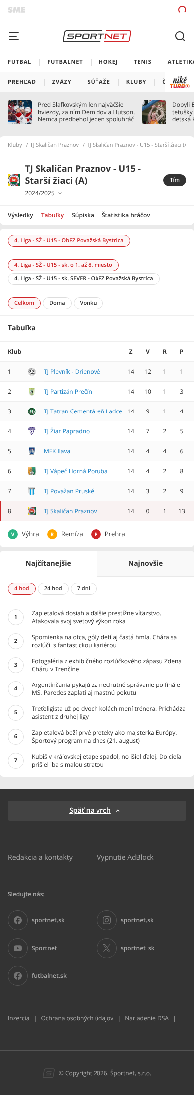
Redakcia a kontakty (40, 857)
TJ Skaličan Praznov (54, 145)
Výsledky (20, 215)
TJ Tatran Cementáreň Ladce (83, 411)
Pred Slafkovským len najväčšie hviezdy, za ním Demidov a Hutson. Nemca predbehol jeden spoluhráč (86, 112)
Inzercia (18, 1018)
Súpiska (83, 215)
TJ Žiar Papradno (67, 431)
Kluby (15, 145)
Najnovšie (145, 563)
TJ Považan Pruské (69, 491)
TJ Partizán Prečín (68, 391)
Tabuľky (52, 215)
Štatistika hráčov (126, 215)
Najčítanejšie (48, 563)
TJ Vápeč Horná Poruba (76, 471)
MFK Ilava (57, 451)
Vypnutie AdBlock (125, 857)
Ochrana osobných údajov (77, 1018)
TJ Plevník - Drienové (72, 371)
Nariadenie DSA (147, 1018)
